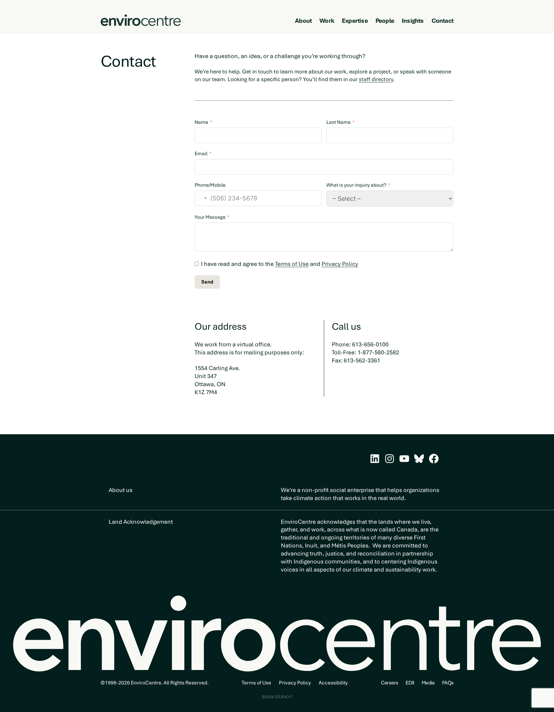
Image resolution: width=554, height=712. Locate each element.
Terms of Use (292, 263)
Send (207, 282)
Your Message (210, 217)
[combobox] (201, 198)
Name (201, 122)
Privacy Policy (340, 263)
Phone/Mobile (210, 185)
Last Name (338, 122)
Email (201, 153)
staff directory (376, 79)
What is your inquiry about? (356, 185)
